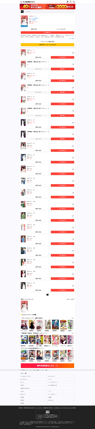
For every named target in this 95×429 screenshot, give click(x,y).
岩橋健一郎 (36, 18)
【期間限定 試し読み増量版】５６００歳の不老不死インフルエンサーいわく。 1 (39, 330)
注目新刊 (22, 385)
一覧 (72, 318)
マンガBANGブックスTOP (26, 376)
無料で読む (62, 69)
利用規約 (22, 400)
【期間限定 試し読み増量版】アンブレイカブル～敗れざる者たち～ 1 (32, 330)
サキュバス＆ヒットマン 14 (24, 330)
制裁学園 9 (23, 345)
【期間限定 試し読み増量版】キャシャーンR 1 (55, 330)
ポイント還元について (52, 394)
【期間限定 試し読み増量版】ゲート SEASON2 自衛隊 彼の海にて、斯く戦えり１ (24, 361)
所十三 (32, 18)
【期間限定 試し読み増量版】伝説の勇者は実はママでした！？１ (63, 361)
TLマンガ (50, 379)
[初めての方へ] (67, 1)
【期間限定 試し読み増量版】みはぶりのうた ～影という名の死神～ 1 (47, 330)
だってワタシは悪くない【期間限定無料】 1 (55, 346)
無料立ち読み (34, 29)
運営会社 (20, 407)
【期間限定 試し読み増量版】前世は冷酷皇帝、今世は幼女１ (71, 361)
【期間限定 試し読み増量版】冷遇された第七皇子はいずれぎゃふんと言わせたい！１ (47, 361)
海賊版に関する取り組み (48, 407)
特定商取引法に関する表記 (29, 407)
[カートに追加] (73, 53)
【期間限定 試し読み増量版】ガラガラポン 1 (71, 330)
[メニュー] (21, 1)
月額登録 (22, 397)
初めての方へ (23, 394)
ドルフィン (23, 311)
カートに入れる (60, 29)
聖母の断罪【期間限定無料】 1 (71, 346)
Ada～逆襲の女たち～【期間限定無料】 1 (39, 346)
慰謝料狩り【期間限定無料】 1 (47, 346)
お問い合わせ (50, 400)
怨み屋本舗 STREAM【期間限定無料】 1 (32, 346)
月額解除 (50, 397)
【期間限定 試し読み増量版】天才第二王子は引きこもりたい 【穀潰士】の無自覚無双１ (39, 361)
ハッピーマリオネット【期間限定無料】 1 (63, 346)
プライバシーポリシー (39, 407)
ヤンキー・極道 (32, 370)
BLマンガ (22, 382)
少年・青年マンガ (51, 376)
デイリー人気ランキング (53, 382)
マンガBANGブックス (24, 370)
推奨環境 (22, 403)
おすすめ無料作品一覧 (52, 385)
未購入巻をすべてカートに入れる (46, 44)
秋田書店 (34, 19)
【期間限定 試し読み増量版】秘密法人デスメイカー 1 (63, 330)
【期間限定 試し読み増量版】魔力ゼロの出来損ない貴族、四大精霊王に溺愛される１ (55, 361)
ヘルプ (49, 391)
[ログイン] (70, 1)
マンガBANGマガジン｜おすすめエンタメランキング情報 (64, 407)
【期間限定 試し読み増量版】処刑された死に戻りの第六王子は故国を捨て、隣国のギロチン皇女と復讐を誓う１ (32, 361)
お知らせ (22, 391)
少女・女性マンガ (24, 379)
